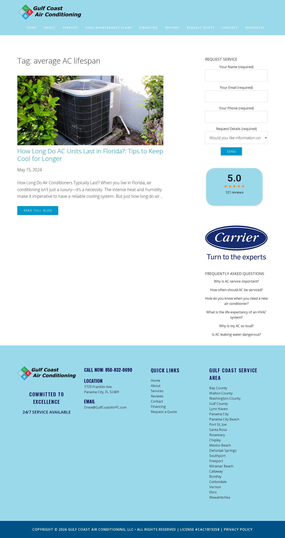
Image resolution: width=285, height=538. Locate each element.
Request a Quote (164, 411)
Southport (217, 455)
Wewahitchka (219, 497)
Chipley (215, 440)
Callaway (216, 471)
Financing (158, 406)
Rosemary (217, 435)
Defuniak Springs (223, 450)
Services (157, 391)
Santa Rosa (218, 429)
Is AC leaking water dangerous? (236, 334)
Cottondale (218, 481)
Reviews (157, 396)
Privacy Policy (238, 529)
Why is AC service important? (236, 281)
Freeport (216, 461)
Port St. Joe (218, 424)
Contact (157, 401)
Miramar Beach (221, 466)
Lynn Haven (218, 409)
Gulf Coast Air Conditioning (54, 12)
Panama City (219, 414)
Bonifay (215, 476)
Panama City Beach (224, 419)
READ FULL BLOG (38, 210)
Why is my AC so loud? (236, 326)
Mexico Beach (220, 445)
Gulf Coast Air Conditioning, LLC (101, 529)
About (155, 385)
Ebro (213, 492)
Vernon (215, 487)
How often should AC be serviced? (236, 290)
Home (155, 380)
